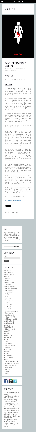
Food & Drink (7, 285)
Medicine (6, 333)
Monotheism (6, 337)
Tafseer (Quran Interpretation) (10, 361)
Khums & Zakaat (7, 327)
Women (5, 369)
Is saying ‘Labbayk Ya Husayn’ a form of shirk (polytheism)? (11, 420)
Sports (5, 359)
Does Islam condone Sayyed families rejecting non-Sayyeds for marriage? (12, 407)
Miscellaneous (7, 335)
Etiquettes (6, 279)
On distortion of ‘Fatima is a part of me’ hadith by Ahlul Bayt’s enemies (11, 404)
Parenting (7, 70)
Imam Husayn (7, 305)
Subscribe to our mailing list (13, 200)
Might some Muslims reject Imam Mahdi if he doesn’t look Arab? (11, 413)
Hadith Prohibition (8, 291)
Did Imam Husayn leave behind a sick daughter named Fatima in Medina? (11, 424)
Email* (5, 256)
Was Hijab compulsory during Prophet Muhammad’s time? (10, 400)
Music (5, 339)
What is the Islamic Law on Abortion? (16, 64)
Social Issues (7, 355)
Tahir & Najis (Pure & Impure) (10, 363)
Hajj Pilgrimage (7, 293)
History (5, 297)
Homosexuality (7, 301)
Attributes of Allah (8, 275)
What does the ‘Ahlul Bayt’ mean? (11, 410)
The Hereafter (7, 367)
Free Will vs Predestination (9, 287)
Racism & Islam (7, 349)
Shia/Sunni (6, 351)
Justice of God (7, 325)
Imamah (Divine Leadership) (10, 311)
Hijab (5, 295)
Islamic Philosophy (8, 323)
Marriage (6, 331)
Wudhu (5, 371)
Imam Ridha (6, 309)
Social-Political (7, 357)
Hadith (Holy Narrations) (9, 289)
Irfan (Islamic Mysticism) (9, 319)
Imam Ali (6, 303)
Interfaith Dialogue (8, 315)
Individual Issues (7, 313)
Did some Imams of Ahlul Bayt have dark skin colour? (12, 417)
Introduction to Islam (8, 317)
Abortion (14, 70)
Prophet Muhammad (8, 345)
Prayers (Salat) (7, 343)
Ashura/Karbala (7, 272)
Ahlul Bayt (6, 270)
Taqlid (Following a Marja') (10, 365)
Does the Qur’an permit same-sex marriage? (11, 393)
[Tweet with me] (15, 381)
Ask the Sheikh (18, 1)
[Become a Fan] (6, 381)
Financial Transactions (9, 283)
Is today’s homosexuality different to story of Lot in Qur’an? (12, 397)
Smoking (6, 353)
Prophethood (7, 347)
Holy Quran (6, 299)
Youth (5, 373)
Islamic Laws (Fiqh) (21, 68)
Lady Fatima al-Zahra (8, 329)
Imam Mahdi (7, 307)
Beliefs (5, 277)
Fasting (5, 281)
